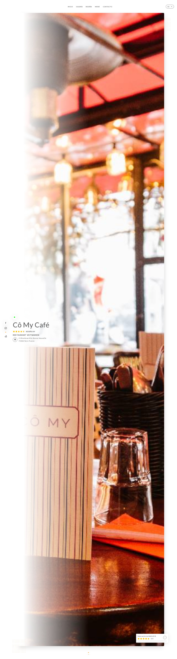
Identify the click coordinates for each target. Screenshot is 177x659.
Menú (97, 6)
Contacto (107, 6)
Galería (79, 6)
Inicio (70, 6)
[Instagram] (5, 328)
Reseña (89, 6)
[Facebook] (5, 323)
